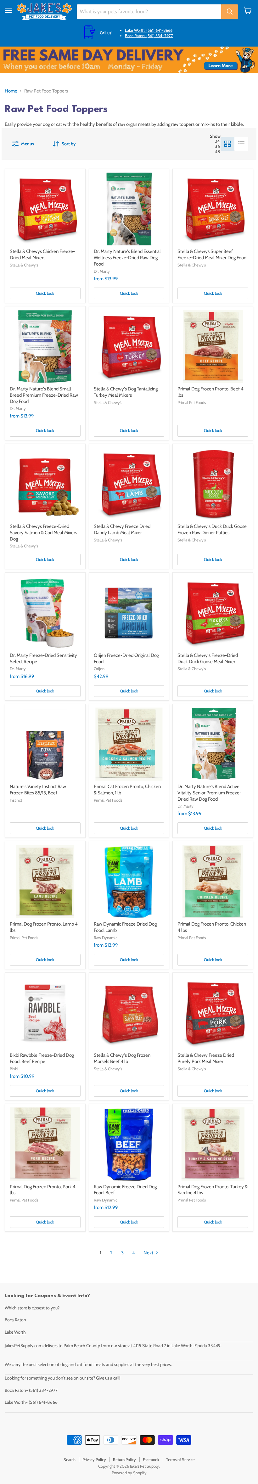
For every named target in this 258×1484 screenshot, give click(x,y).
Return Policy (124, 1459)
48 (217, 151)
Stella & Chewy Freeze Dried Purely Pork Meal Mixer (205, 1058)
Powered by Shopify (129, 1472)
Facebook (151, 1459)
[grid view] (227, 144)
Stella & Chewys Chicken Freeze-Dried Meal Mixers (42, 254)
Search (70, 1459)
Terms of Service (180, 1459)
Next (148, 1253)
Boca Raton (15, 1320)
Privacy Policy (94, 1459)
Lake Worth (15, 1332)
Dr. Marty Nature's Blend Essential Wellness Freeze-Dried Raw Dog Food (127, 257)
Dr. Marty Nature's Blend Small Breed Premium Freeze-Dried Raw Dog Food (44, 395)
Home (11, 91)
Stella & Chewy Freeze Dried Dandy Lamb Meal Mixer (122, 529)
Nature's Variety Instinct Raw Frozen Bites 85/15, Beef (38, 790)
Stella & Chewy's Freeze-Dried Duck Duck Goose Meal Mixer (207, 658)
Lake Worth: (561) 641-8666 (148, 30)
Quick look (45, 293)
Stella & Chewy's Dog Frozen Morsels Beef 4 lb (122, 1058)
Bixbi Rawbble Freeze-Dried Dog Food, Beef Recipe (42, 1058)
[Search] (229, 11)
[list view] (241, 144)
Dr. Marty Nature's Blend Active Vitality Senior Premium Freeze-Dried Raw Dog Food (209, 793)
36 (217, 146)
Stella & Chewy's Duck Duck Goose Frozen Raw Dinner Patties (212, 529)
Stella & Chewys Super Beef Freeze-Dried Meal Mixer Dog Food (211, 254)
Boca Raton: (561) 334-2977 (149, 35)
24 (217, 141)
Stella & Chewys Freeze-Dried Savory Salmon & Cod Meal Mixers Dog (43, 532)
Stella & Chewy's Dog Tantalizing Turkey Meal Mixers (126, 392)
